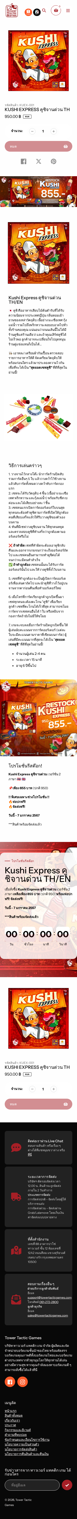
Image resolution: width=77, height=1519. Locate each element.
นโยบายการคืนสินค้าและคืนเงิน (27, 1454)
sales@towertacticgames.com (48, 1315)
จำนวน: (17, 131)
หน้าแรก (10, 1411)
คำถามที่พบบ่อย (16, 1435)
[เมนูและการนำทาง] (68, 10)
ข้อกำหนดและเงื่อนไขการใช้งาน (27, 1440)
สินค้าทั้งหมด (14, 1415)
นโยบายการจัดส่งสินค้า (21, 1449)
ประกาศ (10, 1425)
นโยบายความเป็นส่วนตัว (22, 1444)
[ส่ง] (67, 1485)
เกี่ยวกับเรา (12, 1420)
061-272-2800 (48, 1302)
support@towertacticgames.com (50, 1297)
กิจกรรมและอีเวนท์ (18, 1430)
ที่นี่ (30, 1155)
